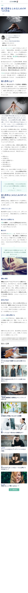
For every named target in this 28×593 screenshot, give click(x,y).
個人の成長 (3, 484)
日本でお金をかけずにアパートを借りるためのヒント (13, 380)
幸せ (2, 414)
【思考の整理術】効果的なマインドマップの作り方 (13, 398)
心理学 (2, 5)
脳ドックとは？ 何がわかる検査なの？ (12, 432)
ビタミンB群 (4, 318)
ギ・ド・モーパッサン (7, 48)
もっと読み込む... (14, 489)
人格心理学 (3, 447)
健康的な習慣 (3, 396)
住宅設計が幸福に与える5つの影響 (11, 416)
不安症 (3, 73)
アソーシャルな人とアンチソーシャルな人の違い (13, 450)
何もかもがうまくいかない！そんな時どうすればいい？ (13, 468)
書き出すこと (10, 233)
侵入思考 (15, 56)
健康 (2, 431)
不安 (2, 222)
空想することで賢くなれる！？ (10, 486)
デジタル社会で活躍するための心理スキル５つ (13, 361)
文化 (2, 359)
